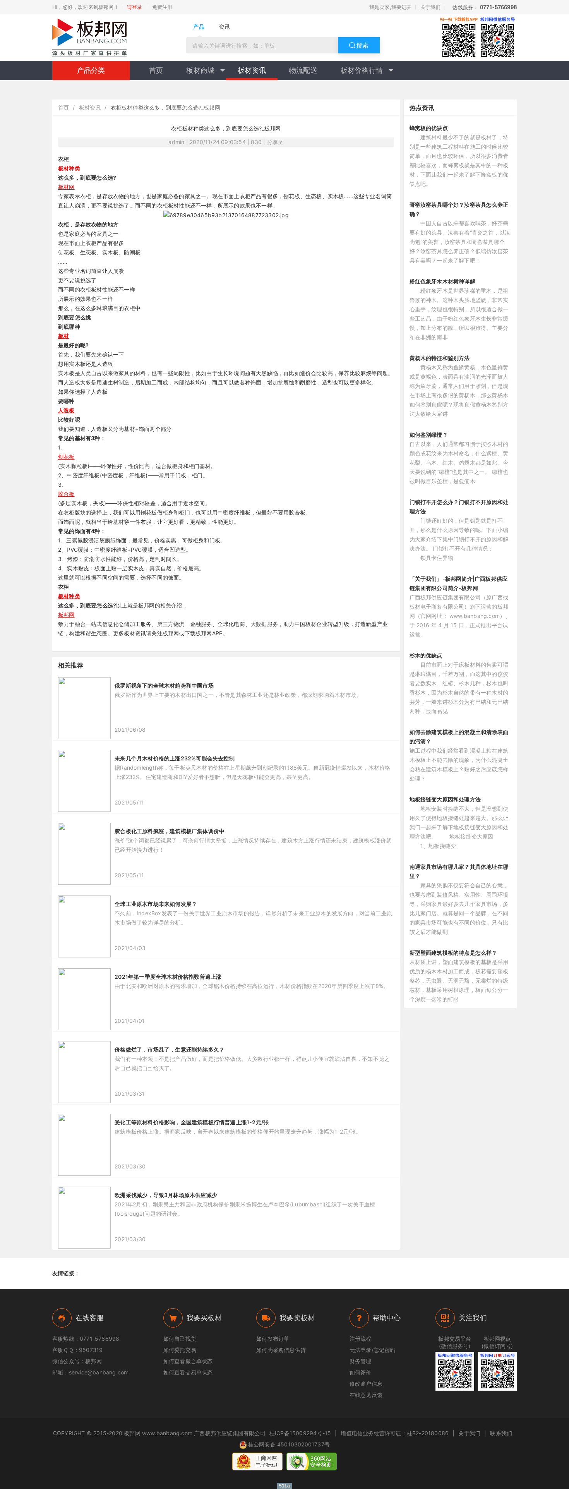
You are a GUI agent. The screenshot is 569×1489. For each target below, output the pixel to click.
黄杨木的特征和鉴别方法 (440, 358)
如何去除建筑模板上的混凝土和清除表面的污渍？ (459, 736)
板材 (63, 336)
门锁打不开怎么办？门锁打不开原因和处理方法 (459, 507)
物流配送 (303, 70)
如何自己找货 (179, 1338)
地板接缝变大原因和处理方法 (445, 799)
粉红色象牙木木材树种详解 (442, 281)
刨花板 (66, 456)
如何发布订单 (272, 1338)
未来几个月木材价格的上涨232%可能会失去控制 (175, 758)
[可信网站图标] (311, 1461)
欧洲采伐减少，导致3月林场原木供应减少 (166, 1195)
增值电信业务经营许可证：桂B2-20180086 (395, 1433)
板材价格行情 (362, 70)
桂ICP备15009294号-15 (300, 1433)
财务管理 (361, 1361)
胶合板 (66, 494)
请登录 (134, 7)
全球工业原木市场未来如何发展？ (156, 904)
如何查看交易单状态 (188, 1372)
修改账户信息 (366, 1383)
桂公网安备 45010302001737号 (289, 1444)
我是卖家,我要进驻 (390, 7)
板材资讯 (252, 70)
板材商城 (200, 70)
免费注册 (162, 7)
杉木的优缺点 (426, 655)
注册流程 (361, 1338)
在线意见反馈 (366, 1394)
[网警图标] (257, 1461)
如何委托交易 (179, 1350)
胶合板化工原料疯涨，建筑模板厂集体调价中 (170, 831)
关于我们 (430, 7)
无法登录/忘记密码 (373, 1350)
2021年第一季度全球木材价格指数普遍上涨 (168, 976)
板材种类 (69, 168)
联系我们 (501, 1433)
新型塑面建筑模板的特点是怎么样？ (453, 952)
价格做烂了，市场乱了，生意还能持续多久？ (170, 1049)
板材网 (66, 187)
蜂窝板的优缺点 (429, 128)
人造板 (66, 410)
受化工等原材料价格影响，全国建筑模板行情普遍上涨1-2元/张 (192, 1122)
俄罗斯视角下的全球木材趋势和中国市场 (164, 685)
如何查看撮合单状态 (188, 1361)
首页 (156, 70)
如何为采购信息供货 (281, 1350)
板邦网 (66, 614)
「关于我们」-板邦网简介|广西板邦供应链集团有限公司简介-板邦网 (459, 583)
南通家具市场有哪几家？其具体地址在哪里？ (459, 871)
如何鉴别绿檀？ (429, 434)
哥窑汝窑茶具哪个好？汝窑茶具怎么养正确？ (459, 209)
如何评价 (361, 1372)
